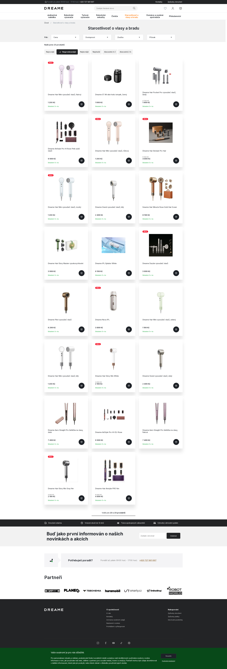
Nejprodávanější (69, 52)
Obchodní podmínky (175, 620)
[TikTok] (121, 643)
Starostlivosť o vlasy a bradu (64, 23)
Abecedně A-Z (110, 52)
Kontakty (159, 2)
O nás (108, 613)
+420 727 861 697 (147, 560)
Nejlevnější (84, 52)
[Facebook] (106, 643)
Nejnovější (50, 52)
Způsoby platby (173, 616)
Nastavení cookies (113, 623)
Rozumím (168, 656)
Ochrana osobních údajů (115, 620)
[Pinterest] (129, 643)
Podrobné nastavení (168, 661)
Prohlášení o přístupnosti (115, 626)
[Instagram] (98, 643)
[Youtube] (113, 643)
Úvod (46, 23)
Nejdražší (96, 52)
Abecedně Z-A (125, 52)
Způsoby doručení (175, 2)
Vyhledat (134, 8)
